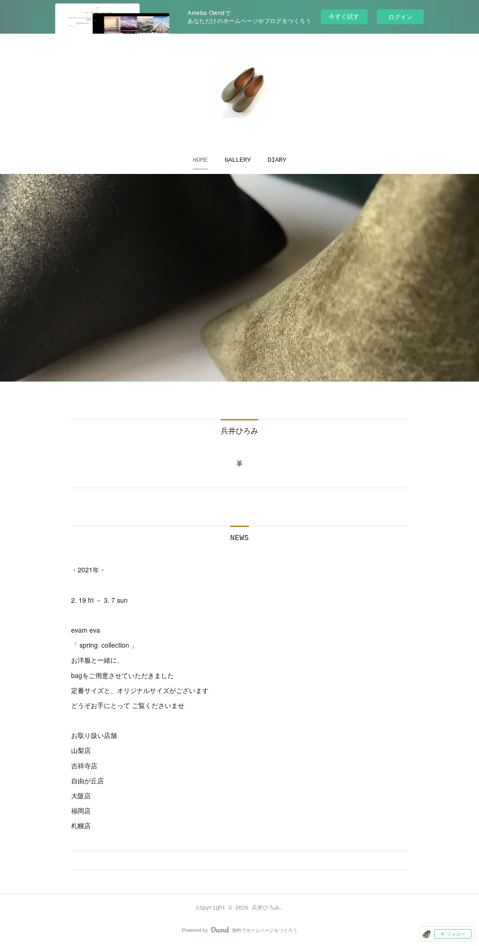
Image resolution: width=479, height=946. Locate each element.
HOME (200, 160)
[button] (200, 160)
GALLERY (238, 160)
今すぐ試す (344, 16)
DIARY (277, 160)
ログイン (400, 16)
